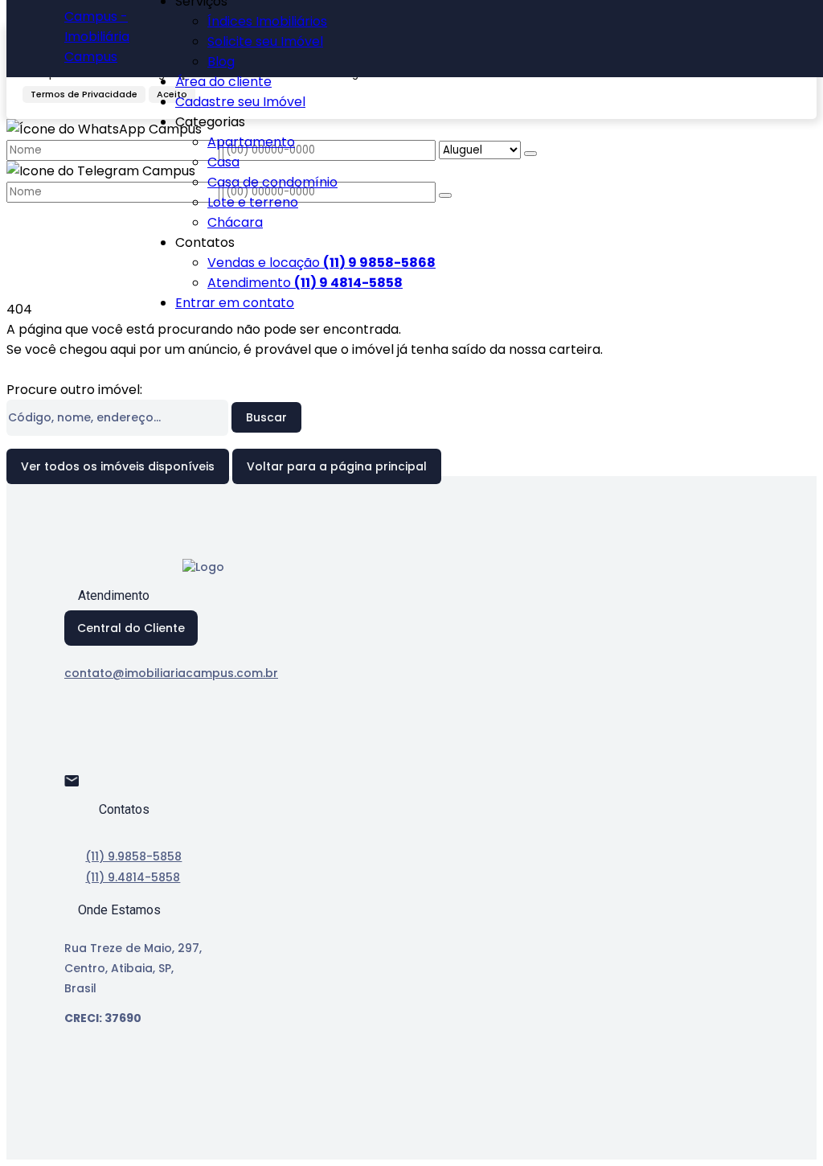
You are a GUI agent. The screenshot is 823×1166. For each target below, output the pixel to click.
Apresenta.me (124, 1112)
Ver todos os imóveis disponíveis (118, 466)
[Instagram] (78, 759)
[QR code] (119, 1135)
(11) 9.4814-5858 (132, 877)
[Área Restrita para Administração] (91, 1135)
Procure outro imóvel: (74, 389)
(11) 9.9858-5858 (133, 856)
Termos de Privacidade (84, 94)
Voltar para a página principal (337, 466)
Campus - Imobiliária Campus (96, 36)
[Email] (78, 788)
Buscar (266, 417)
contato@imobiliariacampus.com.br (171, 673)
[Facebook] (78, 731)
